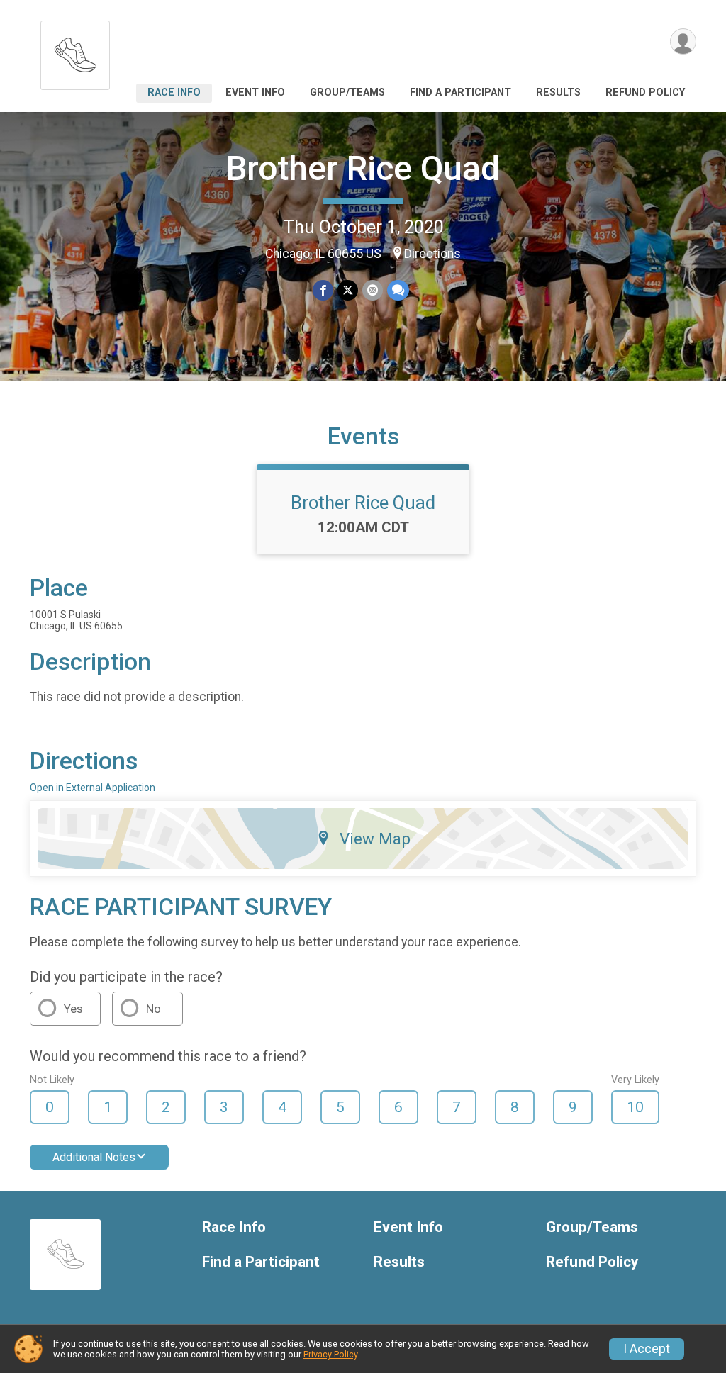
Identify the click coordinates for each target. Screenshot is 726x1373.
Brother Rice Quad (363, 168)
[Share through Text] (398, 290)
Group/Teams (347, 92)
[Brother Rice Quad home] (75, 51)
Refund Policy (645, 92)
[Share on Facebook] (323, 290)
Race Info (174, 92)
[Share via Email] (372, 290)
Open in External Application (92, 787)
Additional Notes (93, 1157)
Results (558, 92)
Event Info (255, 92)
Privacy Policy (330, 1354)
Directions (432, 254)
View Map (375, 838)
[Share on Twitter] (347, 290)
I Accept (646, 1349)
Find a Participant (460, 92)
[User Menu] (683, 41)
